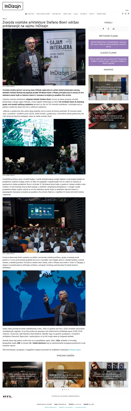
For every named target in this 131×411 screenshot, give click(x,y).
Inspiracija (56, 14)
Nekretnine (101, 14)
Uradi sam (67, 14)
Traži (126, 10)
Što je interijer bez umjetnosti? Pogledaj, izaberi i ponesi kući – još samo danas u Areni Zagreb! (108, 61)
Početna (30, 14)
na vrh (126, 396)
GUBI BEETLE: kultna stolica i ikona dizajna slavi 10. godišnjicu (65, 376)
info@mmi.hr (62, 404)
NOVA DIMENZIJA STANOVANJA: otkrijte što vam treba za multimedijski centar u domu (108, 44)
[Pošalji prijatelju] (113, 28)
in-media (83, 14)
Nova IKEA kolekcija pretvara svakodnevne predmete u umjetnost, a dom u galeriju (108, 89)
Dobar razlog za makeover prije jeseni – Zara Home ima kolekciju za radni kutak (108, 117)
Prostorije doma (43, 14)
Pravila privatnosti (51, 407)
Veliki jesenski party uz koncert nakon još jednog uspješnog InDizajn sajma (22, 376)
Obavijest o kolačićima (66, 407)
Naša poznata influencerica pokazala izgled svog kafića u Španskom (108, 376)
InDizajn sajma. (75, 349)
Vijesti (92, 14)
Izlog (76, 14)
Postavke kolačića (80, 407)
